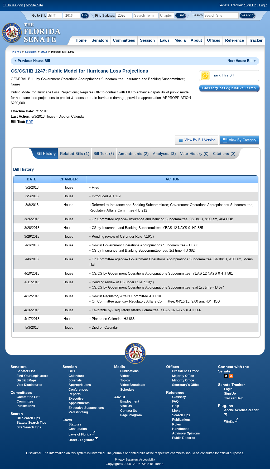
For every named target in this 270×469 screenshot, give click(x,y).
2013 (44, 51)
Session (147, 40)
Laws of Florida (80, 434)
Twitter (226, 376)
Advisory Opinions (186, 433)
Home (81, 40)
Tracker (256, 40)
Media (180, 40)
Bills (72, 371)
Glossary (179, 397)
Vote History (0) (194, 153)
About (196, 40)
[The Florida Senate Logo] (31, 33)
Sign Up (250, 5)
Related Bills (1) (75, 153)
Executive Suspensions (86, 407)
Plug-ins (225, 406)
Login (263, 5)
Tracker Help (233, 398)
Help (175, 406)
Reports (75, 394)
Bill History (46, 153)
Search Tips (181, 415)
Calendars (76, 375)
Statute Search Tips (31, 422)
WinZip (229, 421)
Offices (213, 40)
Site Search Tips (29, 427)
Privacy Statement (126, 459)
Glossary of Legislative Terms (229, 88)
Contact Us (128, 410)
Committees (124, 40)
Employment (129, 401)
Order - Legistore (82, 440)
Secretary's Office (186, 384)
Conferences (78, 389)
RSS (231, 376)
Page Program (131, 415)
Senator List (26, 371)
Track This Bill (223, 75)
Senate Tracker (231, 384)
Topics (125, 380)
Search (197, 15)
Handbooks (180, 428)
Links (176, 410)
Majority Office (183, 375)
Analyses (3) (164, 153)
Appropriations (80, 384)
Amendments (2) (133, 153)
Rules (176, 424)
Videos (125, 375)
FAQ (175, 401)
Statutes (75, 424)
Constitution (78, 428)
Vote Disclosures (29, 384)
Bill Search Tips (28, 418)
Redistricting (78, 412)
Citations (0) (224, 153)
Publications (129, 371)
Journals (75, 380)
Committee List (28, 397)
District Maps (27, 380)
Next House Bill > (242, 61)
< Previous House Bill (32, 61)
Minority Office (183, 380)
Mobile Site (34, 5)
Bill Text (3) (104, 153)
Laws (165, 40)
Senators (99, 40)
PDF (29, 122)
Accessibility (147, 459)
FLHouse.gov (13, 5)
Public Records (183, 437)
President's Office (185, 371)
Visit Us (126, 406)
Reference (234, 40)
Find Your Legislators (32, 375)
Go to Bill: (39, 15)
